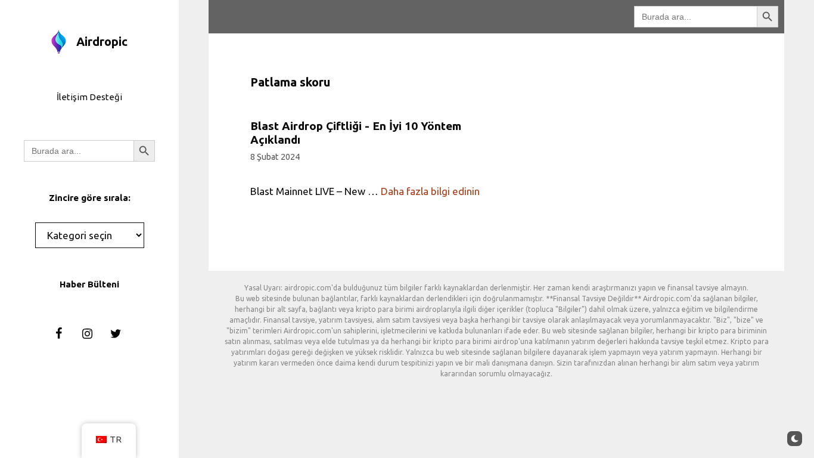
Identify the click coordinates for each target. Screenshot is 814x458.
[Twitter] (116, 333)
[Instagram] (87, 333)
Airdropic (102, 41)
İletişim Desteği (89, 97)
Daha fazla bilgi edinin (430, 191)
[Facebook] (58, 333)
